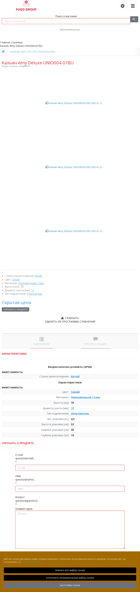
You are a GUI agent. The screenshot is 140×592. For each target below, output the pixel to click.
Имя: (24, 477)
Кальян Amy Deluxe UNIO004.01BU (32, 51)
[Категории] (132, 6)
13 (32, 290)
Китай (38, 276)
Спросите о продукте (15, 309)
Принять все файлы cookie (70, 570)
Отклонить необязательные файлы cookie (70, 577)
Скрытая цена (16, 302)
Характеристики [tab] (41, 344)
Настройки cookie (70, 585)
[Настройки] (122, 6)
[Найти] (134, 19)
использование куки (31, 561)
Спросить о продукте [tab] (95, 344)
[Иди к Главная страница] (3, 52)
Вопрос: (26, 498)
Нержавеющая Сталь (31, 283)
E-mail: (24, 456)
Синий (16, 279)
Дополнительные (70, 29)
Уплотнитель (34, 293)
